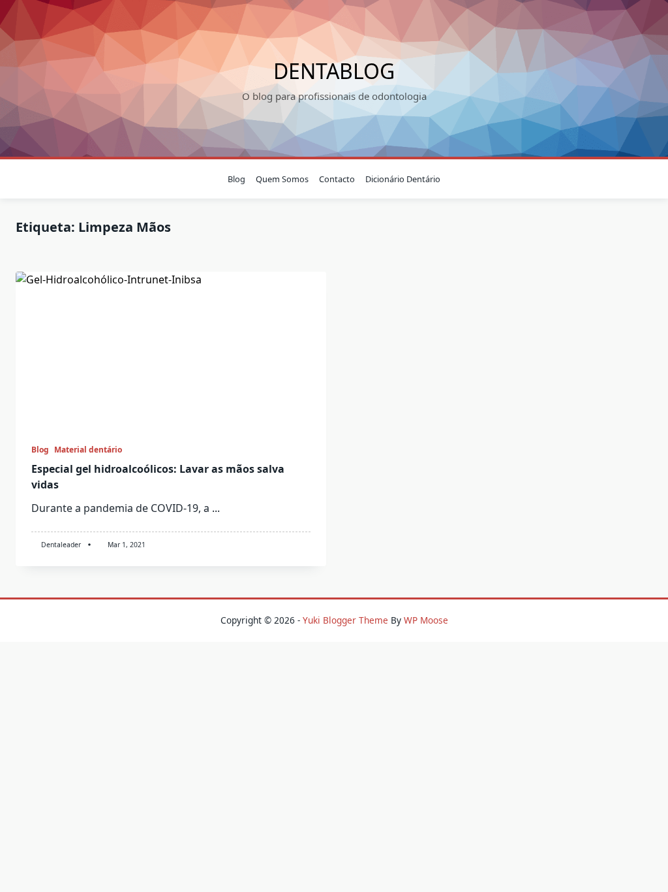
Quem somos (282, 179)
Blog (236, 179)
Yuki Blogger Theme (345, 620)
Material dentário (88, 449)
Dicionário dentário (402, 179)
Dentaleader (61, 544)
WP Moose (426, 620)
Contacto (337, 179)
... (216, 508)
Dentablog (334, 71)
